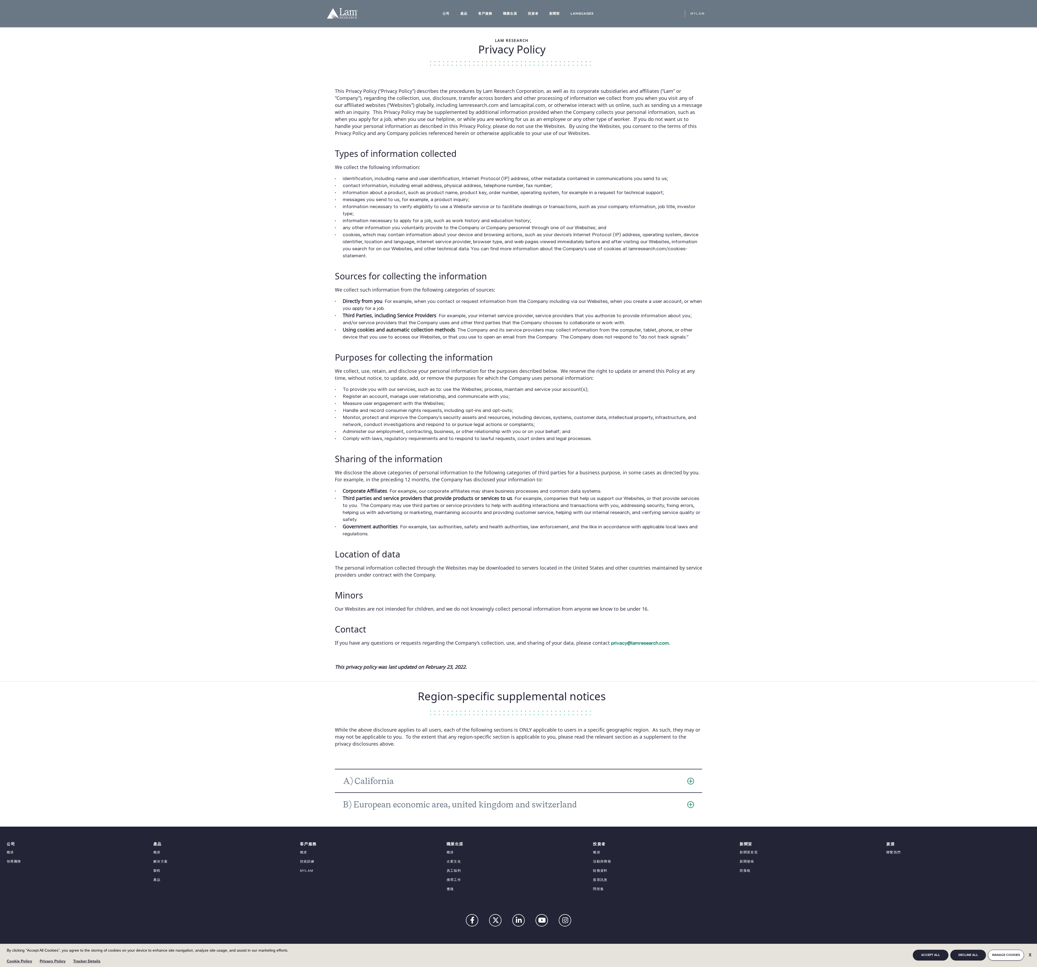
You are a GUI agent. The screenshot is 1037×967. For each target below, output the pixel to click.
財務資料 (600, 871)
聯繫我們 (893, 852)
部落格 (745, 871)
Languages (582, 13)
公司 (446, 13)
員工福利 (454, 871)
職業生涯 (510, 13)
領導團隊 (14, 861)
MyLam (698, 13)
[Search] (678, 13)
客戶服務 (485, 13)
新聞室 (554, 13)
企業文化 (454, 861)
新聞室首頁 (749, 852)
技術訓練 (307, 861)
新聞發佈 (747, 861)
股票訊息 (600, 880)
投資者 (533, 13)
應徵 (450, 889)
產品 (463, 13)
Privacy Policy (53, 961)
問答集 (598, 889)
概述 (10, 852)
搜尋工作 (454, 880)
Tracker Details (86, 961)
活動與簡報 (602, 861)
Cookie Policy (19, 961)
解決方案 (160, 861)
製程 (157, 871)
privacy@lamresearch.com (640, 643)
